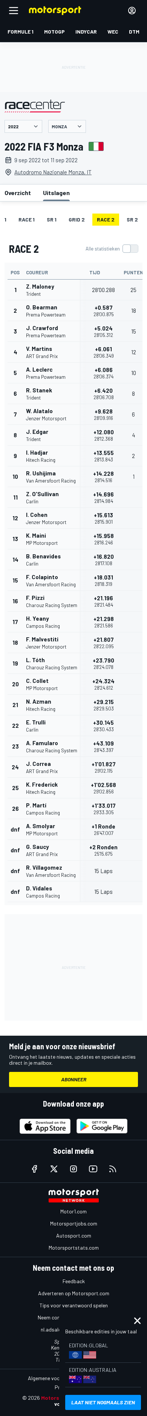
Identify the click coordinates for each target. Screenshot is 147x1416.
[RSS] (112, 1168)
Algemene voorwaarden (55, 1378)
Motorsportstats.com (74, 1247)
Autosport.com (73, 1235)
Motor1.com (73, 1211)
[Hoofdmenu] (14, 11)
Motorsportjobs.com (73, 1223)
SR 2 (132, 219)
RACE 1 (26, 219)
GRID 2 (77, 219)
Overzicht (18, 192)
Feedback (74, 1281)
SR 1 (52, 219)
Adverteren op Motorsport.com (73, 1293)
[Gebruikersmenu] (131, 10)
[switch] (112, 248)
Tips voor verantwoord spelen (74, 1305)
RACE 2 (106, 219)
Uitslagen (56, 192)
